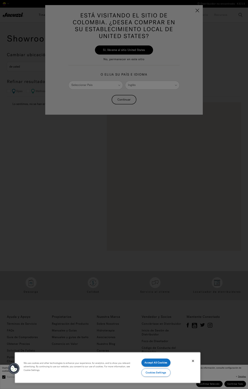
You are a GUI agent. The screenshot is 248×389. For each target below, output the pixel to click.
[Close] (193, 361)
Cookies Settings (156, 372)
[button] (14, 368)
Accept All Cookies (156, 362)
